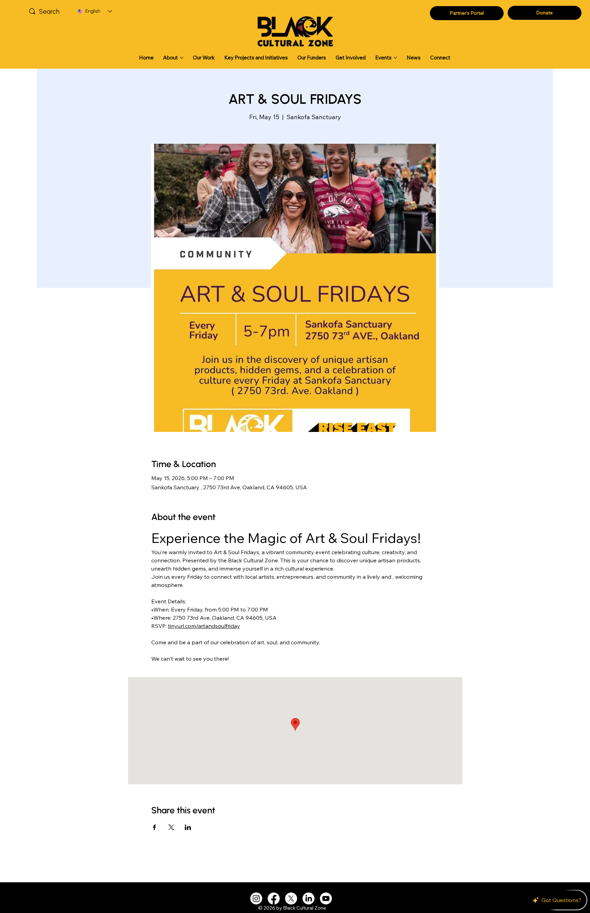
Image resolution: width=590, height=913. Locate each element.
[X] (291, 898)
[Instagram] (256, 898)
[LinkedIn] (308, 898)
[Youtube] (326, 898)
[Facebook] (274, 898)
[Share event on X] (171, 827)
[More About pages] (181, 57)
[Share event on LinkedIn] (188, 827)
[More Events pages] (395, 57)
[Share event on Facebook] (154, 827)
